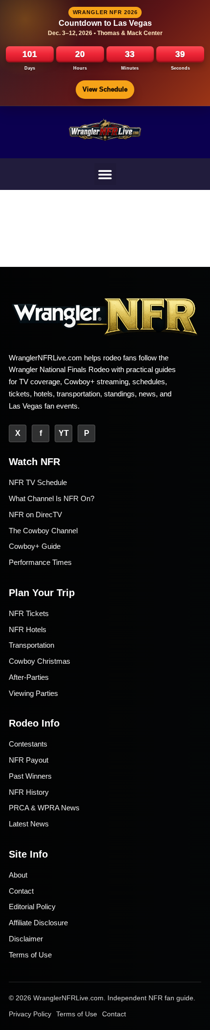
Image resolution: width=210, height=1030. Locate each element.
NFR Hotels (27, 629)
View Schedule (105, 89)
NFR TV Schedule (38, 482)
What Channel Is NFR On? (51, 498)
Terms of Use (30, 955)
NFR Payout (28, 760)
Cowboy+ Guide (35, 546)
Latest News (29, 824)
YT (64, 433)
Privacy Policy (30, 1014)
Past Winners (30, 776)
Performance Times (40, 562)
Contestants (28, 744)
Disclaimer (26, 939)
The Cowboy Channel (43, 530)
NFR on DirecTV (35, 514)
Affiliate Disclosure (38, 922)
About (18, 875)
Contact (21, 891)
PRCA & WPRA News (44, 808)
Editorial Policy (32, 906)
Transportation (31, 645)
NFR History (29, 792)
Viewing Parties (33, 693)
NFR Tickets (29, 613)
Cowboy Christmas (39, 661)
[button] (105, 174)
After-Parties (29, 677)
